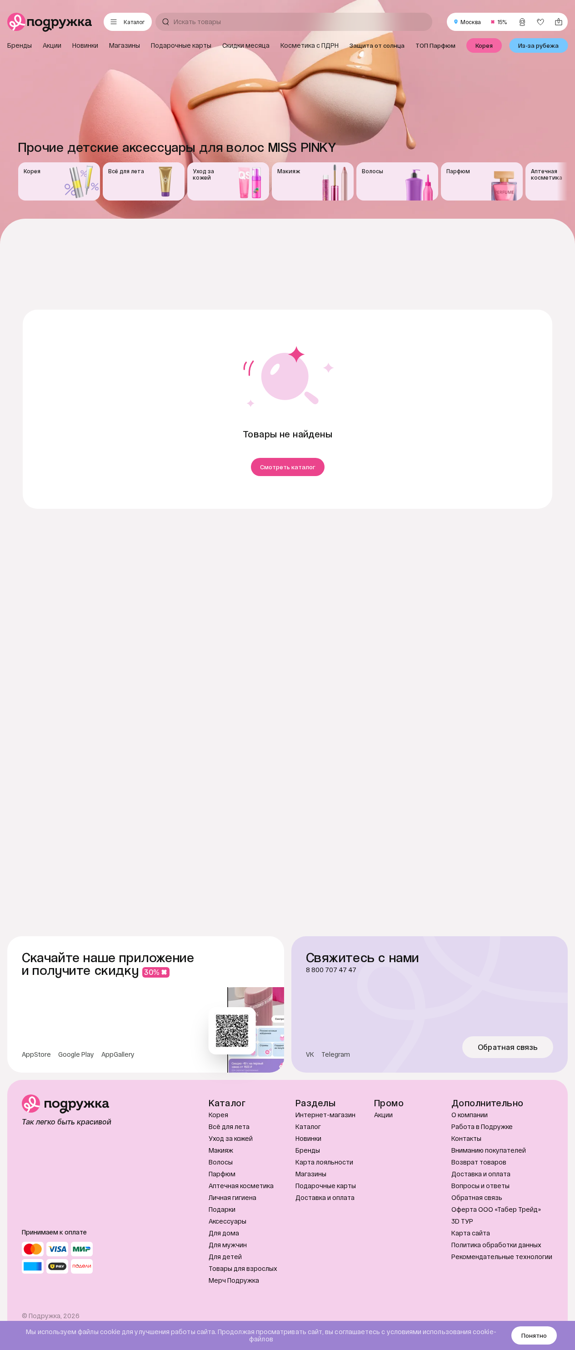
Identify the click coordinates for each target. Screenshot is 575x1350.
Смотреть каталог (287, 467)
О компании (469, 1115)
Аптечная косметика (241, 1185)
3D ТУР (462, 1221)
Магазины (310, 1174)
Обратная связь (508, 1047)
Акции (383, 1115)
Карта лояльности (324, 1162)
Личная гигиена (232, 1197)
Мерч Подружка (234, 1280)
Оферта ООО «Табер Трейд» (496, 1209)
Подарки (222, 1209)
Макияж (221, 1150)
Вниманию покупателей (488, 1150)
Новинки (308, 1138)
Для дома (224, 1233)
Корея (218, 1115)
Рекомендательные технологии (501, 1256)
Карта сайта (470, 1233)
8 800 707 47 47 (331, 970)
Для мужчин (228, 1245)
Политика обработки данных (496, 1245)
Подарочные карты (325, 1185)
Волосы (221, 1162)
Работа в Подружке (482, 1126)
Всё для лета (229, 1126)
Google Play (76, 1054)
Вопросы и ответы (480, 1185)
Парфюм (222, 1174)
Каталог (308, 1126)
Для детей (225, 1256)
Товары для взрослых (243, 1268)
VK (310, 1054)
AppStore (36, 1054)
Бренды (307, 1150)
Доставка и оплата (325, 1197)
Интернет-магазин (325, 1115)
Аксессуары (227, 1221)
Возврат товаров (478, 1162)
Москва (470, 22)
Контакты (466, 1138)
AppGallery (118, 1054)
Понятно (534, 1335)
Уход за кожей (231, 1138)
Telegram (335, 1054)
